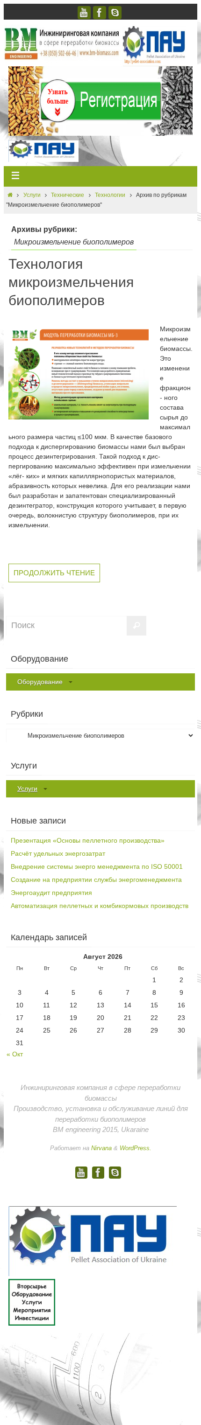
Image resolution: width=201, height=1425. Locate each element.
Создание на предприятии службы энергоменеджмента (96, 879)
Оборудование (40, 681)
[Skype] (115, 12)
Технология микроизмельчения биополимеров (71, 282)
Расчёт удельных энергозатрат (58, 853)
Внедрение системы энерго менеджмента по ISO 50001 (97, 866)
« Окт (15, 1054)
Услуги (32, 195)
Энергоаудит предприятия (51, 892)
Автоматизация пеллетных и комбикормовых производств (99, 905)
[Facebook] (99, 12)
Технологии (110, 195)
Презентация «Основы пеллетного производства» (88, 840)
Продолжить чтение (54, 573)
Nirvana (101, 1148)
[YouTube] (84, 12)
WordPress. (135, 1148)
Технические (67, 195)
